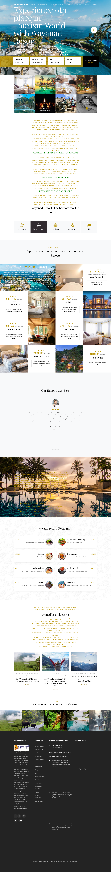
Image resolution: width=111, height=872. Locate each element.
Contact (94, 4)
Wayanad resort (74, 861)
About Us (78, 4)
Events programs (40, 776)
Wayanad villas (41, 356)
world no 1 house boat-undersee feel (97, 283)
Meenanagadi (39, 756)
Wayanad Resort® (21, 4)
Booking (87, 4)
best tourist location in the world (54, 676)
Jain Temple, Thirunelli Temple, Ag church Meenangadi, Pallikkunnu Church (39, 515)
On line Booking (39, 746)
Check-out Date (37, 59)
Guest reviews (39, 801)
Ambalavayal (39, 749)
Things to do (38, 766)
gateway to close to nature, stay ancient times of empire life (14, 336)
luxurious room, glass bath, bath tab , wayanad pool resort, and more (69, 309)
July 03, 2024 (55, 673)
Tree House (14, 304)
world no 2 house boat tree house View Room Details (14, 310)
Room (51, 59)
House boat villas (97, 277)
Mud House (14, 329)
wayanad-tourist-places (31, 673)
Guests (69, 59)
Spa (36, 773)
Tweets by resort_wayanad (83, 769)
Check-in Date (19, 59)
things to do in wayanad (87, 673)
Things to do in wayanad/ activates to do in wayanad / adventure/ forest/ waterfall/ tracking (84, 678)
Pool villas (69, 302)
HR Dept (37, 792)
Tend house (97, 357)
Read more (27, 684)
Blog (36, 770)
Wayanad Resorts (42, 4)
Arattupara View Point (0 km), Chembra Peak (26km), (35, 503)
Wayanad (31, 267)
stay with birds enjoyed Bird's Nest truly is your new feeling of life (69, 336)
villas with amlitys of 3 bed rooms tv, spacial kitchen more (41, 362)
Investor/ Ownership (38, 797)
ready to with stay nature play (97, 362)
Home (33, 4)
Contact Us (38, 783)
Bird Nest (69, 329)
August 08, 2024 (19, 673)
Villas (36, 763)
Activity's (70, 4)
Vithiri (36, 753)
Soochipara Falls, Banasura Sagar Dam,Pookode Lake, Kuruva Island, (43, 506)
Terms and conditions (38, 788)
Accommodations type (57, 4)
